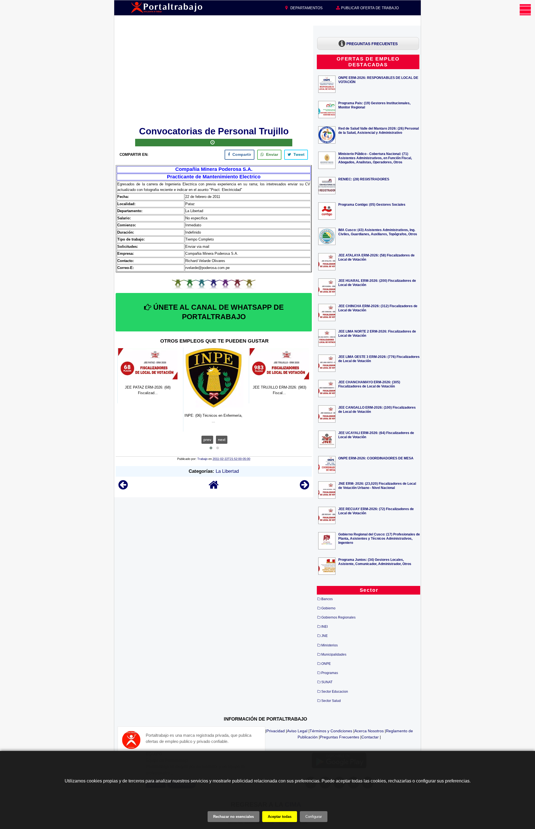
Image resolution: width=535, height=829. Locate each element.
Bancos (327, 599)
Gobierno (328, 608)
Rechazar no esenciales (233, 817)
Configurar (313, 817)
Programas (329, 673)
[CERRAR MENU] (525, 9)
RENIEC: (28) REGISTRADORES (363, 179)
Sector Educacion (334, 692)
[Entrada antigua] (304, 487)
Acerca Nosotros (369, 731)
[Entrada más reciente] (123, 487)
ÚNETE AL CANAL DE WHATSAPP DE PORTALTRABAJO (217, 312)
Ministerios (329, 645)
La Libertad (227, 471)
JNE (324, 636)
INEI (324, 627)
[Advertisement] (214, 75)
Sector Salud (331, 701)
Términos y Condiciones (331, 731)
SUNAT (326, 682)
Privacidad (275, 731)
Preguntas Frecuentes (339, 737)
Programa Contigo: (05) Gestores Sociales (371, 204)
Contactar (370, 737)
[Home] (214, 487)
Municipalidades (333, 654)
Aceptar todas (279, 817)
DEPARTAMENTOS (306, 8)
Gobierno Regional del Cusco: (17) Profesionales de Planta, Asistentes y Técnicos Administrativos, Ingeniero (379, 538)
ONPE (326, 664)
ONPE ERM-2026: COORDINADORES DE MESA (376, 458)
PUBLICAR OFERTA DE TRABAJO (369, 8)
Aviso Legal (297, 731)
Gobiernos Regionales (338, 617)
